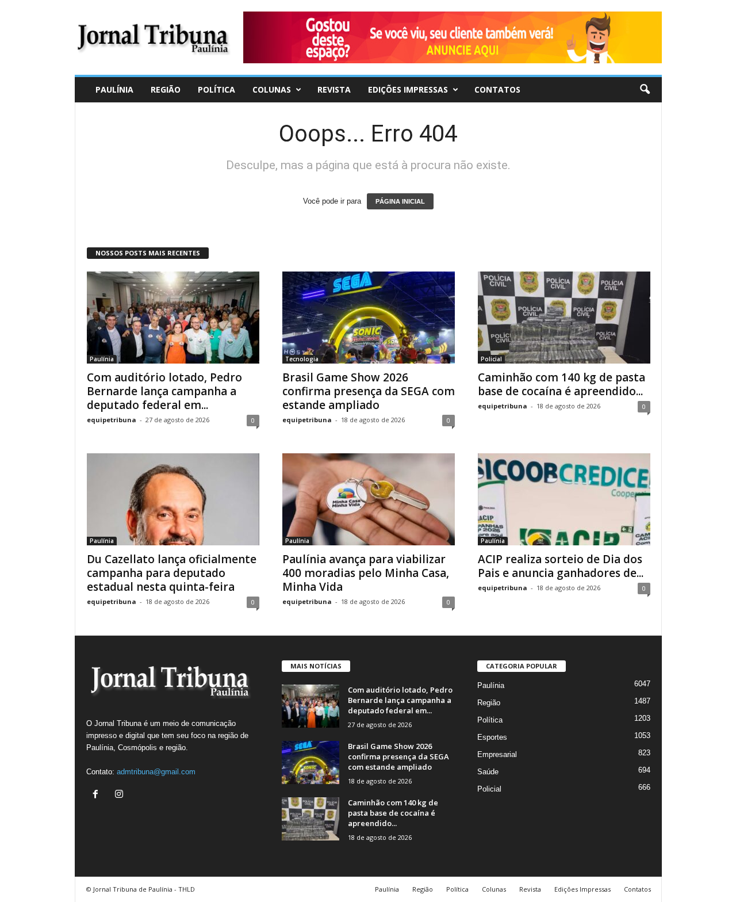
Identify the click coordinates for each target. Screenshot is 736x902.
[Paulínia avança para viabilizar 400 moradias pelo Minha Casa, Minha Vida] (368, 499)
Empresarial (497, 754)
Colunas (271, 89)
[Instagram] (120, 795)
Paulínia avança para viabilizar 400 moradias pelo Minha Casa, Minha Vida (365, 573)
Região (166, 89)
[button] (644, 89)
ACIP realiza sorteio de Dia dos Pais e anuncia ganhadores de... (560, 566)
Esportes (492, 737)
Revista (334, 89)
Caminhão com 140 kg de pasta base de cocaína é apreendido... (561, 384)
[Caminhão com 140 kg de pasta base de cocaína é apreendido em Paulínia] (564, 318)
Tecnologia (302, 359)
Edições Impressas (408, 89)
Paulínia (114, 89)
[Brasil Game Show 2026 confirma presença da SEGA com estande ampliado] (368, 318)
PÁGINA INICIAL (400, 201)
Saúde (488, 771)
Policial (491, 359)
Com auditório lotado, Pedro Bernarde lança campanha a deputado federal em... (164, 391)
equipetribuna (111, 419)
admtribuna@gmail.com (156, 771)
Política (216, 89)
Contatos (497, 89)
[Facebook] (98, 795)
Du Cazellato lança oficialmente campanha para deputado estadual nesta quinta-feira (171, 573)
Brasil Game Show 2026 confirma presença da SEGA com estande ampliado (368, 391)
